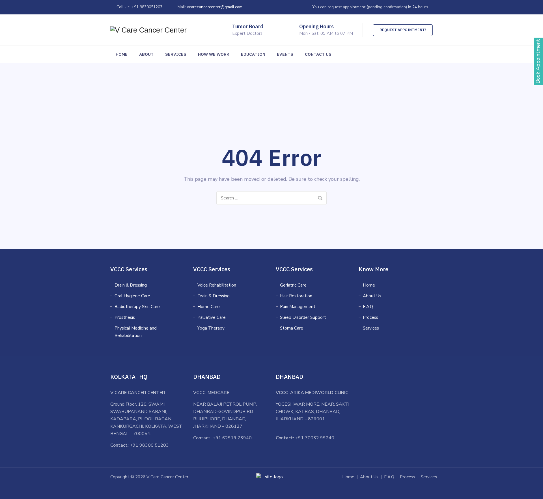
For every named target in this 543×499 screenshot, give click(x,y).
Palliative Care (211, 317)
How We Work (213, 54)
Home (122, 54)
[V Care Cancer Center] (148, 30)
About (146, 54)
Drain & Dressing (131, 285)
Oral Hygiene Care (132, 296)
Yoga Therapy (211, 328)
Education (253, 54)
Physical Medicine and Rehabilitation (136, 331)
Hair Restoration (296, 296)
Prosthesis (125, 317)
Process (370, 317)
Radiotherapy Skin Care (137, 306)
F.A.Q (368, 306)
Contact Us (318, 54)
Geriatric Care (293, 285)
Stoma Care (291, 328)
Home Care (208, 306)
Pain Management (297, 306)
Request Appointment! (403, 29)
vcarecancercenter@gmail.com (214, 7)
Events (285, 54)
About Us (372, 296)
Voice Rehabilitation (216, 285)
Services (175, 54)
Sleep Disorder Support (303, 317)
